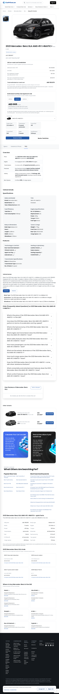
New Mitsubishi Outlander (22, 483)
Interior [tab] (14, 291)
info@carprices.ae (49, 643)
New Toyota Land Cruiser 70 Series (9, 476)
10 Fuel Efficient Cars (7, 667)
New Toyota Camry (8, 480)
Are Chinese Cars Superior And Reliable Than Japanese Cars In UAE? (40, 510)
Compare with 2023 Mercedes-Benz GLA (13, 563)
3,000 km (25, 99)
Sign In (53, 2)
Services (30, 7)
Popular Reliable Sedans (26, 654)
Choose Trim (9, 116)
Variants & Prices (16, 146)
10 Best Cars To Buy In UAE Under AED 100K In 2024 (41, 506)
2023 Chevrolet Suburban (11, 555)
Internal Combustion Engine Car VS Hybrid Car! (41, 491)
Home (4, 11)
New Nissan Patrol (20, 491)
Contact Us (34, 648)
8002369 (6, 595)
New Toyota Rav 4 (20, 476)
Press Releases (41, 644)
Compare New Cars (21, 7)
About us (33, 644)
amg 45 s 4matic (32, 11)
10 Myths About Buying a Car (8, 661)
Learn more (6, 689)
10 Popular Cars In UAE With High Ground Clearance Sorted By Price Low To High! (42, 488)
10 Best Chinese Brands (7, 656)
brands (10, 11)
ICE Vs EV (26, 648)
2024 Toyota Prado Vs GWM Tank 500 (17, 645)
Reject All (50, 689)
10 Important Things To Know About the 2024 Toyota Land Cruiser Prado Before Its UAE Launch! (42, 476)
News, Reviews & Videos (41, 7)
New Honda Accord (8, 487)
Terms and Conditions (33, 655)
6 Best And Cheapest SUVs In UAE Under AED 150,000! (42, 502)
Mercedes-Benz (18, 11)
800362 (33, 595)
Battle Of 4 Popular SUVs (17, 649)
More (51, 7)
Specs (5, 146)
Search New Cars (9, 7)
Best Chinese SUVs (26, 662)
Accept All (41, 689)
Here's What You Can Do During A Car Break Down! (42, 498)
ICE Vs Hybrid (25, 645)
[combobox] (31, 118)
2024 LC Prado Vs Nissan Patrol (17, 661)
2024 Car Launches (26, 657)
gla (25, 11)
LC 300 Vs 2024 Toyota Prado (17, 652)
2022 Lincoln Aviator (37, 555)
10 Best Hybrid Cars (7, 672)
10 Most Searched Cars (8, 651)
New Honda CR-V (20, 487)
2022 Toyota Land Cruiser (11, 570)
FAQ (26, 146)
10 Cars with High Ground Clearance (8, 645)
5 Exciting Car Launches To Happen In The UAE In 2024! (41, 484)
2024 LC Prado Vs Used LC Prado (17, 657)
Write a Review (36, 387)
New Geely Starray (8, 491)
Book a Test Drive (43, 138)
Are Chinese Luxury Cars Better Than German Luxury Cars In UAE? (42, 495)
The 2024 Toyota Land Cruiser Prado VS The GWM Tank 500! (41, 480)
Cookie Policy (33, 659)
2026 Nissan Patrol (36, 570)
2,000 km (17, 99)
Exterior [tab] (6, 291)
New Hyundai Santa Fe (21, 480)
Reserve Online (17, 138)
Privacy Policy (33, 652)
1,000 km (10, 99)
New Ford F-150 (7, 483)
